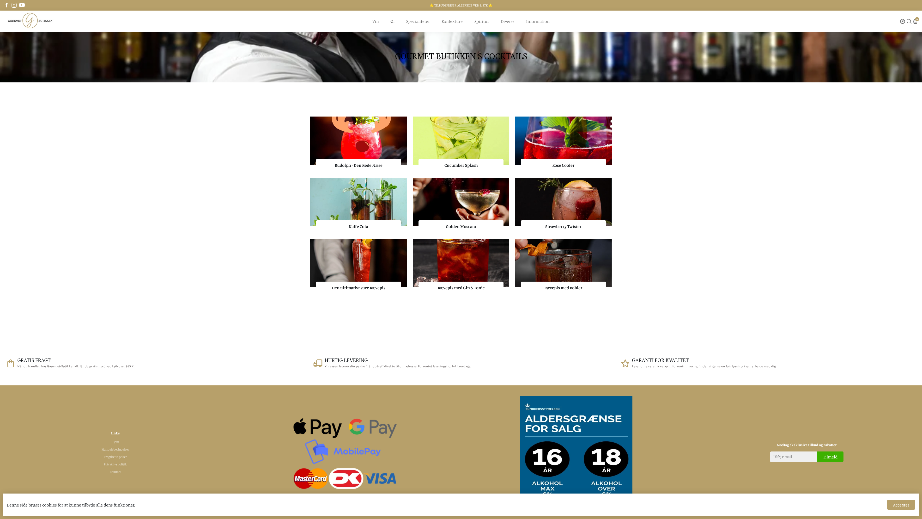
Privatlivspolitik (115, 464)
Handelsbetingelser (115, 449)
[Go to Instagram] (14, 5)
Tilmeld (830, 456)
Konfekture (452, 21)
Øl (392, 21)
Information (538, 21)
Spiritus (481, 21)
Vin (375, 21)
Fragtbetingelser (115, 457)
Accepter (901, 504)
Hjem (115, 442)
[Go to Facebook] (6, 5)
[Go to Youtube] (22, 5)
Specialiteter (418, 21)
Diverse (508, 21)
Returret (115, 472)
